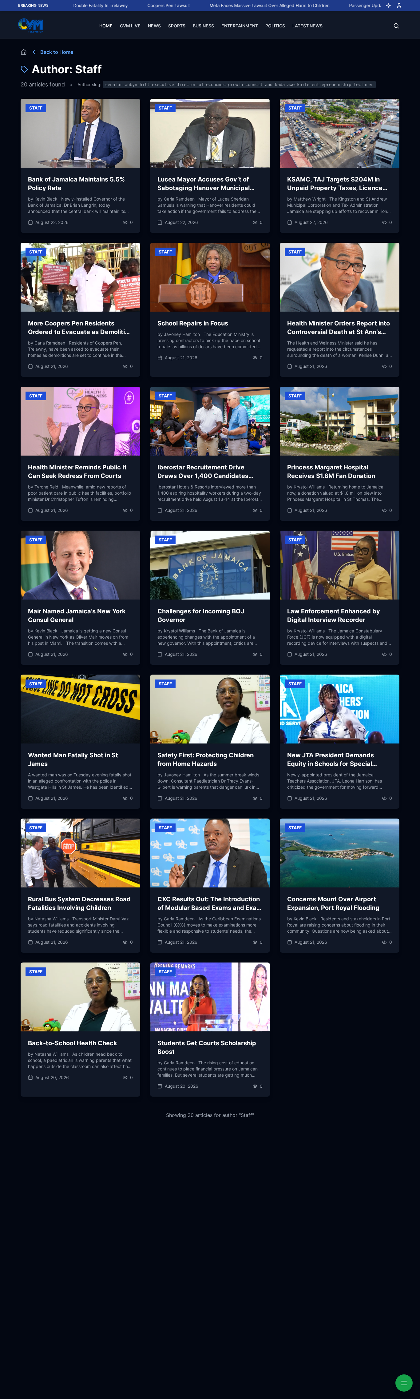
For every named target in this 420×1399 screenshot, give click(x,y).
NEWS (154, 25)
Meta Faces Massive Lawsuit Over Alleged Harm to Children (217, 5)
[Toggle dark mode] (386, 5)
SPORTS (176, 25)
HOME (106, 25)
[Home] (24, 52)
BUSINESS (203, 25)
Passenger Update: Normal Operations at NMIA (344, 5)
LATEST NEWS (307, 25)
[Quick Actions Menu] (404, 1383)
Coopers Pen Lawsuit (116, 5)
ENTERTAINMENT (239, 25)
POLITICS (275, 25)
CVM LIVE (130, 25)
